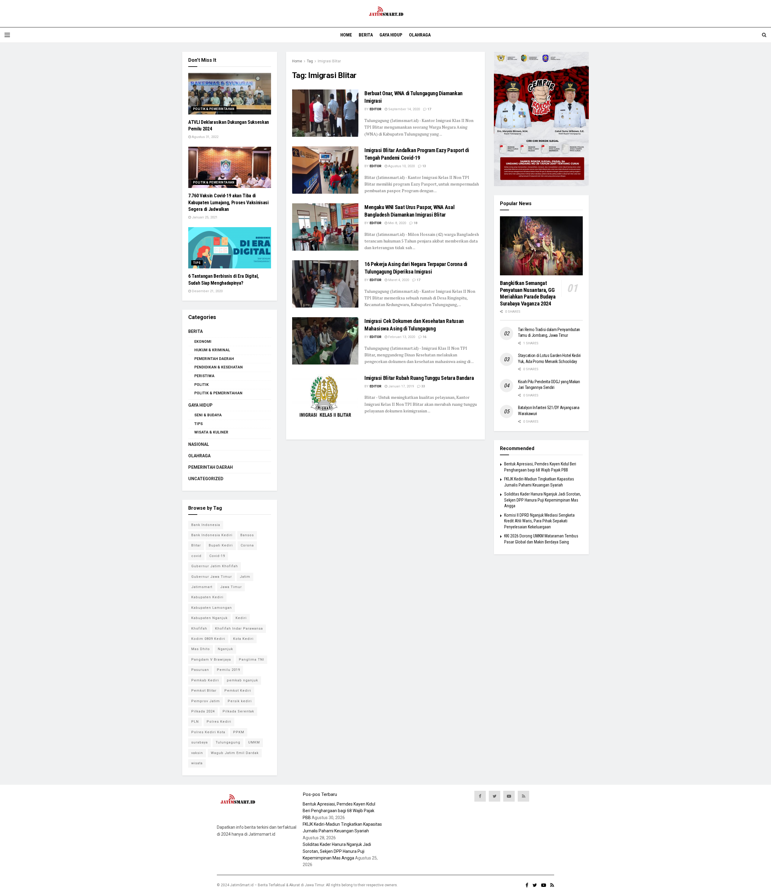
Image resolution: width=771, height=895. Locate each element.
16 (424, 337)
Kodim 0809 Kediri (208, 639)
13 (423, 166)
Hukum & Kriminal (212, 350)
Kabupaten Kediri (207, 597)
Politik (201, 385)
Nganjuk (225, 649)
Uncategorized (205, 478)
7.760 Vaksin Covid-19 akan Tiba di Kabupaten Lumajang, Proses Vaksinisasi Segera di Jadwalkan (228, 202)
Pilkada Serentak (238, 711)
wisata (197, 763)
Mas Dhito (200, 649)
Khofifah (199, 629)
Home (346, 35)
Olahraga (420, 35)
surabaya (199, 742)
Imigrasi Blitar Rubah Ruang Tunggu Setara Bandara (419, 378)
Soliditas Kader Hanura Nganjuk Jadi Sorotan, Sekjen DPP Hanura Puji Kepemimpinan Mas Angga (542, 500)
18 (415, 223)
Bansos (247, 535)
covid (196, 556)
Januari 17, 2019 (400, 386)
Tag (310, 61)
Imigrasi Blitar (329, 61)
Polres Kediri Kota (208, 732)
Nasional (198, 444)
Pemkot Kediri (237, 691)
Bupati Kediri (221, 545)
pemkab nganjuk (242, 680)
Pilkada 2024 (203, 711)
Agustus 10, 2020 (401, 166)
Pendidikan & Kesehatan (218, 367)
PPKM (238, 732)
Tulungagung (228, 742)
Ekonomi (202, 342)
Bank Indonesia (205, 525)
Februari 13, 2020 (401, 337)
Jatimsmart (201, 587)
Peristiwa (204, 376)
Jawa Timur (231, 587)
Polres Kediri (219, 722)
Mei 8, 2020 (396, 223)
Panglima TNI (251, 660)
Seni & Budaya (208, 415)
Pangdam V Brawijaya (211, 660)
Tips (197, 262)
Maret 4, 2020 (398, 280)
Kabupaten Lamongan (211, 608)
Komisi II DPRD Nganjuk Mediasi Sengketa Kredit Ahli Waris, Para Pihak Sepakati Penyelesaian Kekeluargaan (539, 521)
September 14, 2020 (403, 109)
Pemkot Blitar (204, 691)
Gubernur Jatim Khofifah (214, 566)
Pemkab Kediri (205, 680)
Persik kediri (240, 701)
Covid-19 (217, 556)
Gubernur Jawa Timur (211, 577)
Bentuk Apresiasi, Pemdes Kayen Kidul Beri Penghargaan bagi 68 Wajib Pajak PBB (339, 811)
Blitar (196, 545)
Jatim (245, 577)
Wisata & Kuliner (211, 432)
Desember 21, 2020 (207, 291)
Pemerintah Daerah (214, 359)
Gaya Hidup (390, 35)
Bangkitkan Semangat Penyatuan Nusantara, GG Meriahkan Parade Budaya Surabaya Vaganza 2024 (528, 293)
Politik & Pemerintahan (214, 109)
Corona (247, 545)
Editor (375, 109)
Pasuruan (200, 670)
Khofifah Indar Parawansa (239, 629)
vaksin (197, 753)
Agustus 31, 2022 (204, 137)
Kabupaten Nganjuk (209, 618)
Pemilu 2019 (228, 670)
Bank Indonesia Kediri (212, 535)
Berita (366, 35)
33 (422, 386)
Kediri (241, 618)
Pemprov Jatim (205, 701)
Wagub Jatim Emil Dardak (235, 753)
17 (428, 109)
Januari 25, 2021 (204, 217)
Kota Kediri (243, 639)
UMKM (254, 742)
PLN (195, 722)
